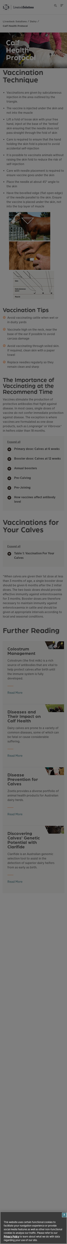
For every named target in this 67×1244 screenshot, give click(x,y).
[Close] (64, 1215)
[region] (33, 1227)
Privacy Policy (11, 1236)
